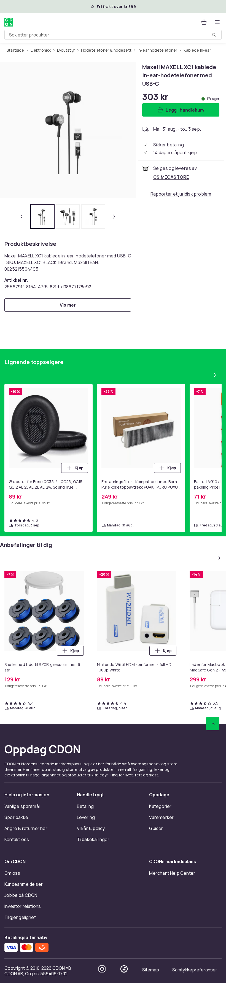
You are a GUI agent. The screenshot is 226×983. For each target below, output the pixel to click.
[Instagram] (102, 969)
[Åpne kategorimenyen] (217, 22)
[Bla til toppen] (212, 723)
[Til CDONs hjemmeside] (8, 22)
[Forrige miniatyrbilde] (21, 216)
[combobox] (113, 35)
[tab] (42, 216)
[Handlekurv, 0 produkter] (204, 22)
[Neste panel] (215, 375)
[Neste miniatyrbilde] (114, 216)
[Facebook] (124, 969)
